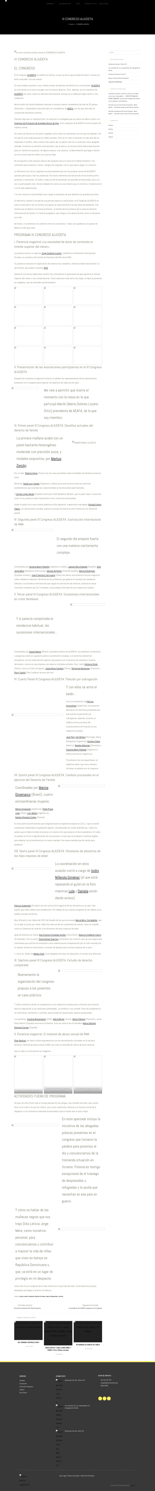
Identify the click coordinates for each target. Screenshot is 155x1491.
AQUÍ (46, 267)
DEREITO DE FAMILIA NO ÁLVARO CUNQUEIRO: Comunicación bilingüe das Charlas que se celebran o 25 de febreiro (124, 98)
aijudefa (25, 1296)
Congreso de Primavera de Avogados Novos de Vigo (36, 123)
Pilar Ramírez (20, 1040)
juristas (60, 1296)
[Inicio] (66, 24)
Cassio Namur (35, 651)
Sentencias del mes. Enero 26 (117, 74)
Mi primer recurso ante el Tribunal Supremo (127, 114)
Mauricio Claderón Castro (90, 934)
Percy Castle (19, 672)
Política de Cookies (74, 1476)
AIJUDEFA (31, 74)
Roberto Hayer (31, 473)
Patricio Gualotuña (22, 905)
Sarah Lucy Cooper (31, 483)
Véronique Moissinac (80, 668)
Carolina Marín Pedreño (39, 566)
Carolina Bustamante (36, 1019)
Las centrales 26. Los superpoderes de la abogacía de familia (77, 1407)
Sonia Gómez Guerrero (48, 939)
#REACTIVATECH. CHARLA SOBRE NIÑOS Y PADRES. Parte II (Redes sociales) (58, 1349)
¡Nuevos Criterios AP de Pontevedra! (118, 78)
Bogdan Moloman (82, 745)
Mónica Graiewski (23, 808)
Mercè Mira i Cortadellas (86, 920)
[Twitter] (100, 1398)
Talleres (110, 137)
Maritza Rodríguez (87, 570)
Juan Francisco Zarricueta (43, 575)
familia (48, 1296)
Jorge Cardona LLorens (51, 253)
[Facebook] (104, 1398)
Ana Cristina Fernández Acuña (52, 934)
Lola (72, 891)
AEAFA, (70, 108)
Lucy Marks (32, 813)
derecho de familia (40, 1296)
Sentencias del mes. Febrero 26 (117, 64)
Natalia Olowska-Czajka (25, 817)
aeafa (21, 1296)
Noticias (110, 133)
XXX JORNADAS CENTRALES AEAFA (28, 1342)
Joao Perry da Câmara (75, 737)
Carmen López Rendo (25, 494)
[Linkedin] (109, 1398)
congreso (31, 1296)
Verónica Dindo (91, 664)
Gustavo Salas (93, 741)
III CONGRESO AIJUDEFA (82, 24)
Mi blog (110, 129)
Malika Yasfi (39, 953)
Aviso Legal (62, 1476)
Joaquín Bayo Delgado (77, 566)
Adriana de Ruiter (54, 570)
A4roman (132, 1485)
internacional (54, 1296)
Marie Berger (58, 1019)
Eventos (110, 125)
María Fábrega (78, 1019)
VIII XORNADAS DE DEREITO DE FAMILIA (88, 1345)
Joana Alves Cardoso (54, 668)
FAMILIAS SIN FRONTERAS (115, 82)
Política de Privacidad (87, 1476)
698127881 (104, 1386)
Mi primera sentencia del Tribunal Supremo (127, 107)
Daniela (83, 891)
